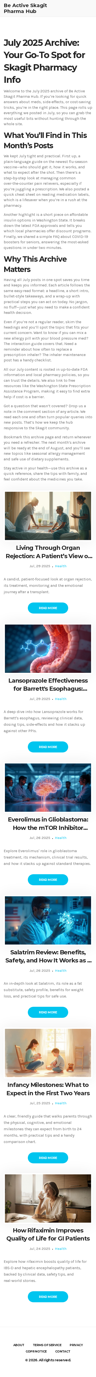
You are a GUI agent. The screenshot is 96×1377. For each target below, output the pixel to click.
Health (60, 566)
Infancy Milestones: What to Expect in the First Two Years (47, 1089)
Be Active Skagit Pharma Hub (25, 8)
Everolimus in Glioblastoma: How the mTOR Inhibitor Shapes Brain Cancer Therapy (48, 824)
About (18, 1345)
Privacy (76, 1345)
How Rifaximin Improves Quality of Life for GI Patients (48, 1234)
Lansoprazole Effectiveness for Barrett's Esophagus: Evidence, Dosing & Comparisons (48, 685)
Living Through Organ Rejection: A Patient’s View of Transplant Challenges (48, 552)
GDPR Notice (36, 1351)
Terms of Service (47, 1345)
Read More (48, 608)
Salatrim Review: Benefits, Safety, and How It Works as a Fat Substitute (47, 957)
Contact (62, 1351)
